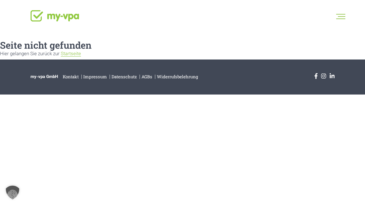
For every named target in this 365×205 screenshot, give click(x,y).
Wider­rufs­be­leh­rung (177, 76)
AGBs (146, 76)
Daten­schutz (124, 76)
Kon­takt (71, 76)
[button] (12, 192)
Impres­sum (95, 76)
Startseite (71, 53)
